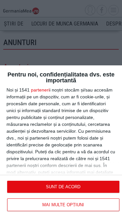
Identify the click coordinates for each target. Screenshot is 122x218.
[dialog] (61, 141)
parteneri (40, 90)
